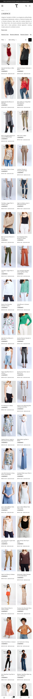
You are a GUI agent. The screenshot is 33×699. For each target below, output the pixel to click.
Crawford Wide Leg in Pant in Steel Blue (24, 473)
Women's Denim (24, 34)
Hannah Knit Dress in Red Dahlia (7, 68)
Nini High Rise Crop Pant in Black (8, 675)
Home (2, 10)
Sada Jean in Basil (21, 135)
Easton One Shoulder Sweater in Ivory (6, 305)
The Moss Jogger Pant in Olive (7, 271)
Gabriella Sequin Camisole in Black (24, 68)
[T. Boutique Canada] (16, 6)
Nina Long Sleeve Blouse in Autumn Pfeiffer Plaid (8, 136)
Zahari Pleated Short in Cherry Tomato (7, 608)
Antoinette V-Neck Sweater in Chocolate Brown (24, 575)
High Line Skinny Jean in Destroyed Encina (23, 203)
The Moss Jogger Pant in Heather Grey (7, 203)
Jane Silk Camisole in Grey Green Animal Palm (7, 473)
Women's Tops (5, 34)
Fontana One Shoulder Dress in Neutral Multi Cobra (24, 608)
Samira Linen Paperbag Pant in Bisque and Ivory (24, 406)
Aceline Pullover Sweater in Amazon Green (24, 338)
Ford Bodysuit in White (7, 405)
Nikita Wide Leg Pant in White (23, 440)
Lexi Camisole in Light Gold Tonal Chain (8, 541)
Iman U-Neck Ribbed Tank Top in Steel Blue (7, 507)
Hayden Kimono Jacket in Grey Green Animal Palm (7, 440)
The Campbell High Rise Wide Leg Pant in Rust (23, 271)
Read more (4, 30)
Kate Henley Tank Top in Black (23, 541)
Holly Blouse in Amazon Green (23, 305)
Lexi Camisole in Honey (23, 642)
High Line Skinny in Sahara (7, 574)
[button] (30, 6)
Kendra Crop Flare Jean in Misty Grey (23, 372)
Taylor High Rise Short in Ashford (7, 372)
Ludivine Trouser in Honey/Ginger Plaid (22, 170)
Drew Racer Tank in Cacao (7, 169)
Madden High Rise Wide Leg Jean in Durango (24, 675)
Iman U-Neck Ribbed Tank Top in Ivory (23, 507)
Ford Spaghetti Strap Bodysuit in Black (22, 237)
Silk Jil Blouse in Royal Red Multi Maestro (23, 102)
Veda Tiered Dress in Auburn (8, 642)
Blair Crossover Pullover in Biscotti (7, 237)
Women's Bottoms (14, 34)
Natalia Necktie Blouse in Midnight (7, 102)
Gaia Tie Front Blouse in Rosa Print (7, 338)
